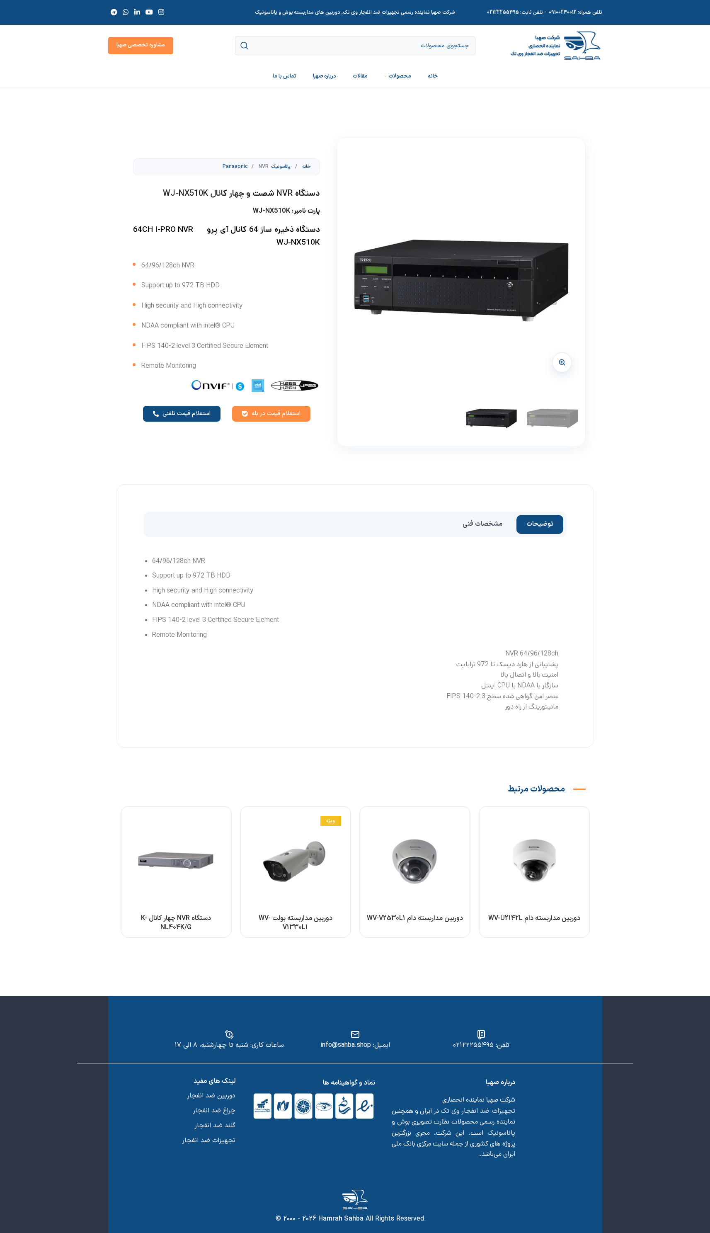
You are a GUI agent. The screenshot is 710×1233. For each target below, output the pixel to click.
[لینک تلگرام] (114, 12)
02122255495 (503, 12)
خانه (306, 166)
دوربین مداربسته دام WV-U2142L (534, 918)
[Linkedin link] (137, 12)
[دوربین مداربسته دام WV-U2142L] (534, 861)
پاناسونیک (501, 1133)
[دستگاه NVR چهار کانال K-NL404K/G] (176, 861)
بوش (403, 1122)
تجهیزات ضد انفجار (208, 1141)
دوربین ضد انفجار (211, 1096)
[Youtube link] (149, 12)
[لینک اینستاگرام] (161, 12)
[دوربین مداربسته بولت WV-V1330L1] (295, 861)
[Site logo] (555, 45)
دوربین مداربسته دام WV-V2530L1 (415, 918)
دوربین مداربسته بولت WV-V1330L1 (295, 922)
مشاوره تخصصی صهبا (140, 45)
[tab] (539, 524)
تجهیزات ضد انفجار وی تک (478, 1111)
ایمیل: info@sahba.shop (355, 1045)
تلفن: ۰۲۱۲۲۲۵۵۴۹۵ (481, 1045)
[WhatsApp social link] (125, 12)
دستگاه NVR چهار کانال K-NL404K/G (176, 922)
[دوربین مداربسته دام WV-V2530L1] (414, 861)
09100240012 (563, 12)
